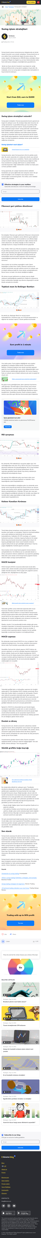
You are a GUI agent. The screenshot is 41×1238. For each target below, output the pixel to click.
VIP (5, 1166)
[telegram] (3, 1206)
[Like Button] (3, 934)
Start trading (31, 2)
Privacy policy (6, 1184)
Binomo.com (5, 1177)
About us (4, 1169)
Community (5, 1190)
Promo (3, 1172)
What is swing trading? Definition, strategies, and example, (19, 878)
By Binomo (12, 36)
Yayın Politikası (6, 1187)
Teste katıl (7, 427)
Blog (3, 1163)
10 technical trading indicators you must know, (15, 888)
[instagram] (9, 1206)
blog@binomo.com (6, 1201)
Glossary (4, 1193)
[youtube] (14, 1206)
